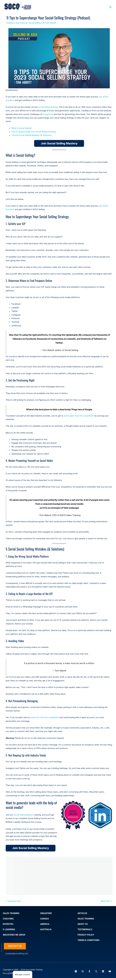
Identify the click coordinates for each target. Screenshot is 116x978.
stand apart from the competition (79, 416)
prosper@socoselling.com (17, 953)
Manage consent (22, 974)
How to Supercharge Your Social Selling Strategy (33, 132)
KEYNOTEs (8, 924)
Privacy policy (86, 935)
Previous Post (13, 901)
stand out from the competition (45, 717)
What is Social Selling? (21, 128)
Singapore (46, 913)
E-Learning (9, 929)
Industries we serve (14, 935)
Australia (45, 929)
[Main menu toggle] (110, 7)
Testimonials (85, 929)
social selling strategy (48, 107)
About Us (83, 924)
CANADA (44, 918)
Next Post (106, 901)
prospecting (48, 114)
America (44, 924)
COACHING (8, 918)
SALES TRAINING (11, 913)
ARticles (82, 913)
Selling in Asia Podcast (17, 23)
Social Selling (35, 23)
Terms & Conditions (88, 940)
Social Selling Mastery (23, 815)
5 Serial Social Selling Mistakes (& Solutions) (31, 135)
